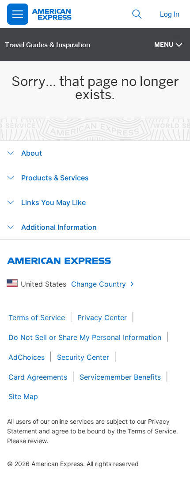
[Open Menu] (17, 14)
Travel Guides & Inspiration (47, 45)
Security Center (83, 357)
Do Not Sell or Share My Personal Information (84, 337)
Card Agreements (37, 377)
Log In (169, 14)
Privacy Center (102, 317)
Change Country (98, 284)
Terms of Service (36, 317)
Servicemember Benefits (120, 377)
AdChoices (26, 357)
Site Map (23, 396)
